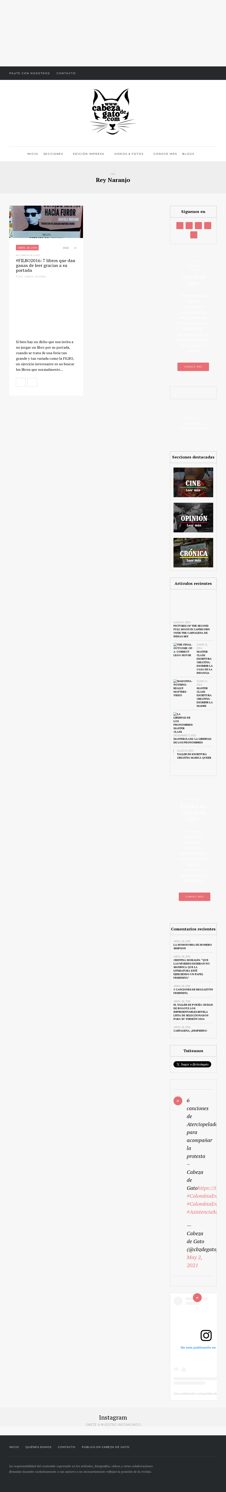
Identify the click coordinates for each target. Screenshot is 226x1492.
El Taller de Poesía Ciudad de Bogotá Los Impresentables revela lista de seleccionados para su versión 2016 (193, 1011)
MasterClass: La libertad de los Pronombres (192, 740)
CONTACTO (66, 1447)
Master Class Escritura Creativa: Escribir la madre (205, 696)
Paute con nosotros (29, 73)
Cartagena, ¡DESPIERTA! (190, 1030)
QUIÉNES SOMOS (38, 1447)
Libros (29, 276)
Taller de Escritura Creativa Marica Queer (194, 755)
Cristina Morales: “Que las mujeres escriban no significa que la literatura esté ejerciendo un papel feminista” (191, 968)
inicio (32, 153)
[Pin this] (71, 382)
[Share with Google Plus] (61, 382)
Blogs (188, 153)
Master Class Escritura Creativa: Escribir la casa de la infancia (205, 662)
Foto (19, 276)
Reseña (40, 276)
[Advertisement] (113, 33)
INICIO (14, 1447)
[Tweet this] (51, 382)
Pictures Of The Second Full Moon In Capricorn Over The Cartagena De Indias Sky (191, 631)
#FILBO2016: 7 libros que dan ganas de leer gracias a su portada (45, 265)
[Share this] (42, 382)
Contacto (66, 73)
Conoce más (165, 153)
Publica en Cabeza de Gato (106, 1447)
